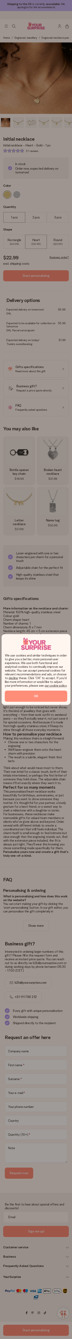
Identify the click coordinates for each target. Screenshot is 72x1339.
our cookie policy (56, 685)
